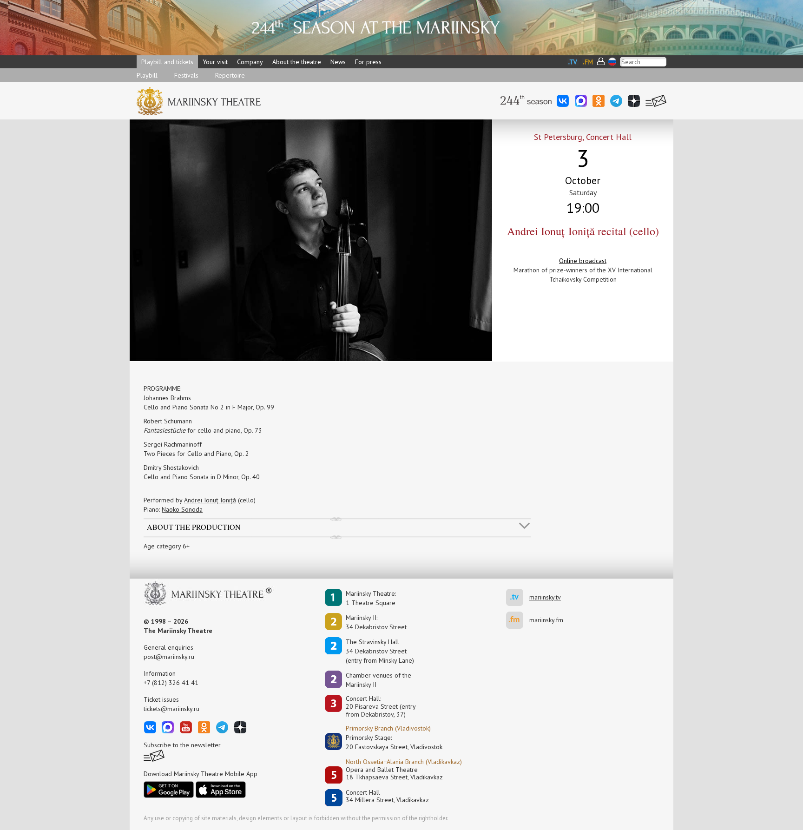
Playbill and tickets (167, 62)
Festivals (186, 75)
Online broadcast (582, 261)
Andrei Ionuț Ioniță (210, 500)
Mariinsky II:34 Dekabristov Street (376, 622)
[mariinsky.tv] (517, 597)
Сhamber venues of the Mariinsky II (378, 680)
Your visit (215, 62)
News (338, 62)
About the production (194, 526)
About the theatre (296, 62)
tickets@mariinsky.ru (171, 709)
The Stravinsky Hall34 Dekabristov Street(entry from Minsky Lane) (380, 651)
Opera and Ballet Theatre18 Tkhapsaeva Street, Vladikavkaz (394, 773)
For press (368, 62)
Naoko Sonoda (182, 509)
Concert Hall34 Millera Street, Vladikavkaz (387, 796)
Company (250, 62)
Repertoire (230, 75)
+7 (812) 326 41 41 (171, 682)
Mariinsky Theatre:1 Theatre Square (371, 598)
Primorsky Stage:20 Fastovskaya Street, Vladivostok (387, 742)
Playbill (147, 75)
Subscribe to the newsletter (182, 745)
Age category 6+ (167, 546)
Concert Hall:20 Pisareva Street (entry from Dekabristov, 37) (381, 706)
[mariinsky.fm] (517, 620)
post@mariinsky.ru (169, 656)
